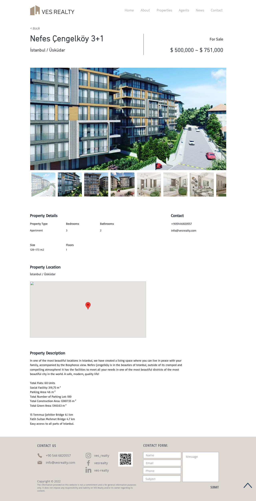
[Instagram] (88, 455)
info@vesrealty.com (183, 230)
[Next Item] (219, 119)
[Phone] (39, 455)
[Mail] (39, 462)
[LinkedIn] (88, 470)
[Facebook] (88, 463)
